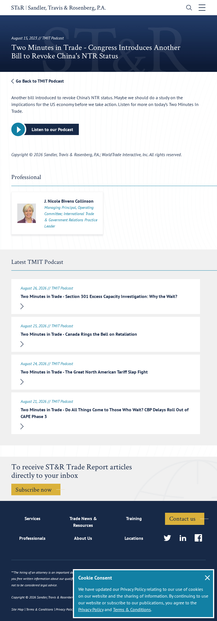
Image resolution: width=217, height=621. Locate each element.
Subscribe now (34, 489)
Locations (134, 538)
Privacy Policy (90, 609)
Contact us (182, 518)
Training (134, 518)
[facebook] (200, 538)
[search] (187, 8)
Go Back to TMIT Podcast (39, 81)
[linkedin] (184, 538)
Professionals (32, 538)
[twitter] (169, 538)
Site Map (17, 609)
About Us (83, 538)
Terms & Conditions (132, 609)
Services (32, 518)
